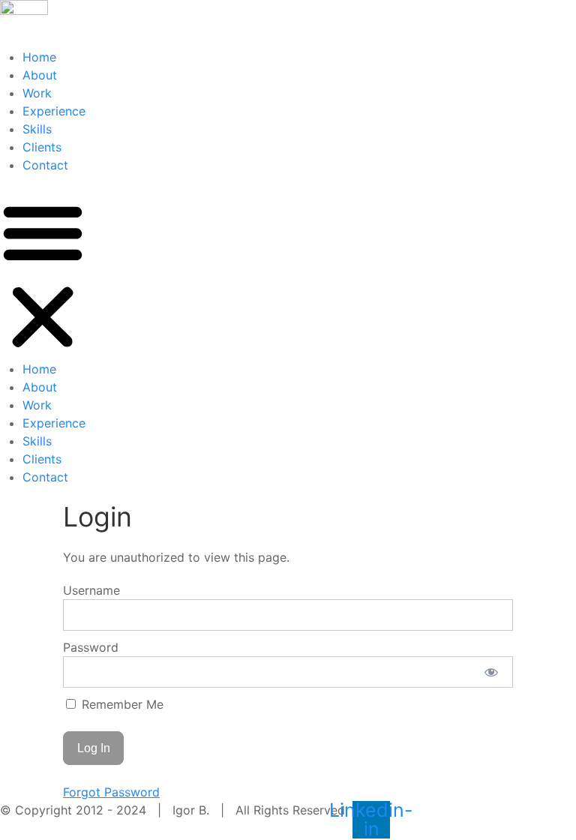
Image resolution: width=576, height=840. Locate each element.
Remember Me (121, 704)
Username (91, 590)
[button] (43, 274)
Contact (45, 165)
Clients (42, 147)
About (39, 75)
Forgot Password (111, 792)
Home (39, 57)
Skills (37, 129)
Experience (54, 111)
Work (37, 93)
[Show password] (491, 672)
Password (90, 647)
